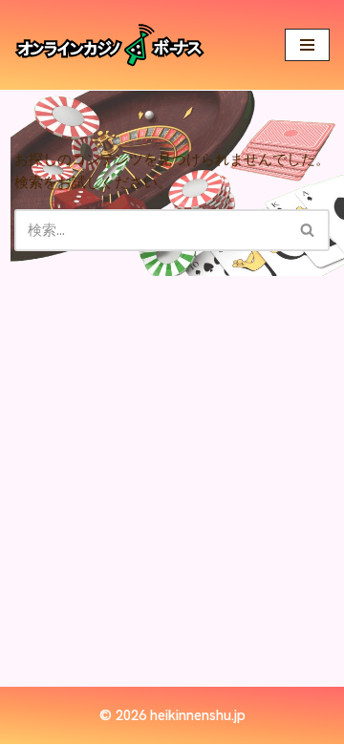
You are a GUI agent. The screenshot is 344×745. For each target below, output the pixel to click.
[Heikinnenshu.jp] (109, 45)
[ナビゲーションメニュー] (307, 45)
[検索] (308, 230)
